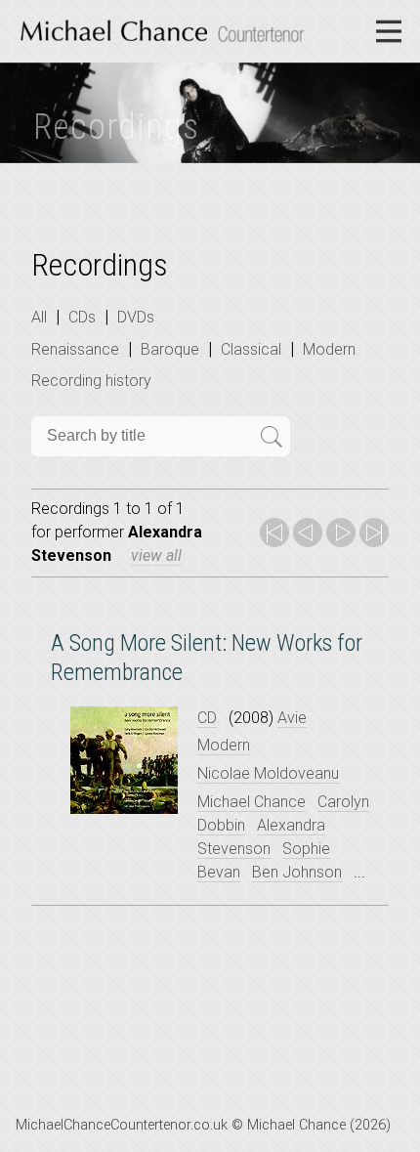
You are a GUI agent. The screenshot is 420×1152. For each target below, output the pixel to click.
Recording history (91, 380)
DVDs (135, 317)
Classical (251, 349)
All (39, 317)
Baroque (170, 349)
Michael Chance (251, 801)
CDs (82, 317)
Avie (292, 717)
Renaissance (75, 349)
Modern (329, 349)
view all (156, 555)
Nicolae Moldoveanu (268, 773)
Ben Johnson (297, 872)
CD (207, 717)
